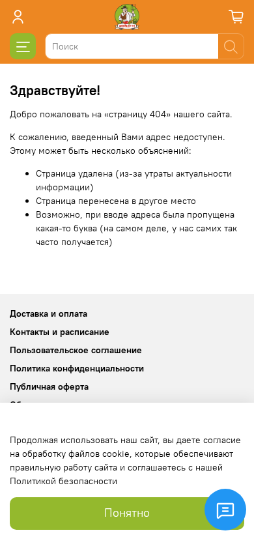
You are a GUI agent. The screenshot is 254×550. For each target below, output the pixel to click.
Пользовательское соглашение (76, 350)
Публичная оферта (49, 386)
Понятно (127, 513)
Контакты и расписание (59, 332)
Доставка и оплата (48, 313)
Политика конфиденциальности (77, 368)
